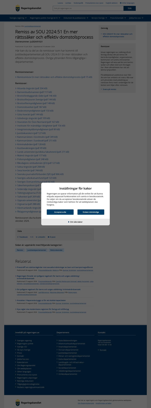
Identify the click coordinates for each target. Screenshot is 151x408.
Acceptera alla (60, 212)
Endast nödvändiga (91, 212)
